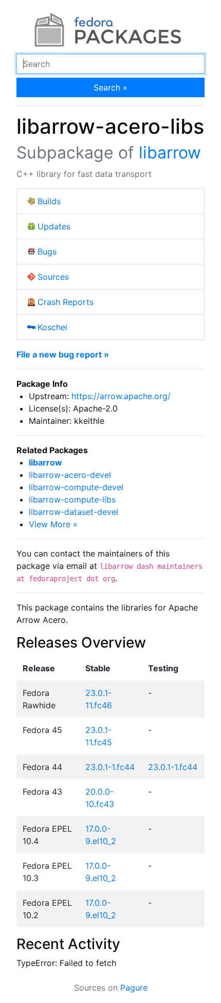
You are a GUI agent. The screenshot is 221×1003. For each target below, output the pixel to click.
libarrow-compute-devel (76, 487)
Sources (53, 277)
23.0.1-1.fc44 (110, 767)
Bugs (47, 251)
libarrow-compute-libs (72, 499)
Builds (49, 201)
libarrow (170, 152)
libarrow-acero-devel (70, 475)
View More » (53, 524)
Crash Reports (66, 302)
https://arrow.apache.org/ (121, 396)
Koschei (52, 327)
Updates (54, 226)
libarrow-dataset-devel (73, 512)
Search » (110, 87)
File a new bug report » (62, 354)
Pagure (134, 987)
